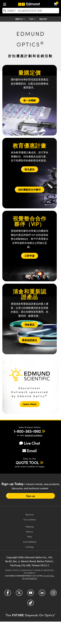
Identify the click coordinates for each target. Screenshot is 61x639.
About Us (29, 514)
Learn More (29, 404)
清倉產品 (30, 324)
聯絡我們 (43, 19)
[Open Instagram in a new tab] (53, 594)
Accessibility (30, 573)
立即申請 (30, 255)
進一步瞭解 (29, 100)
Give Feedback (29, 541)
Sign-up (30, 495)
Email (32, 450)
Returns (29, 531)
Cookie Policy (26, 570)
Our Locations (29, 519)
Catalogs (29, 546)
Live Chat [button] (32, 443)
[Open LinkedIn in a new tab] (42, 594)
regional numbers (33, 435)
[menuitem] (5, 4)
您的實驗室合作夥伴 (29, 189)
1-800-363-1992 (27, 431)
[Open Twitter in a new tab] (19, 594)
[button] (27, 431)
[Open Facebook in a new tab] (7, 594)
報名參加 (30, 169)
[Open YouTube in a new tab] (30, 594)
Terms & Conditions (44, 570)
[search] (30, 10)
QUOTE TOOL (27, 462)
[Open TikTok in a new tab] (30, 604)
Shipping (30, 526)
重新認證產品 (29, 340)
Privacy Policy (12, 570)
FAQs (29, 536)
